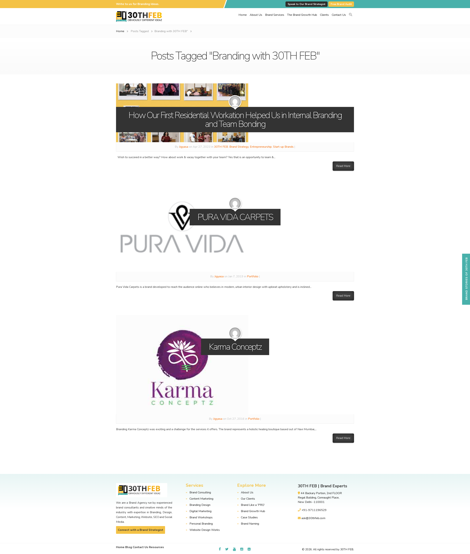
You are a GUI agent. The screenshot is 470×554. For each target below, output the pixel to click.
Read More (343, 166)
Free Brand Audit (341, 4)
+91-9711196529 (314, 510)
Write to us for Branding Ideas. (137, 4)
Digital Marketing (200, 511)
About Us (256, 15)
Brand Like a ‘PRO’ (253, 505)
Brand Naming (250, 524)
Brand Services (274, 15)
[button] (350, 15)
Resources (156, 547)
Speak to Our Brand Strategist (306, 4)
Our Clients (248, 499)
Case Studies (249, 517)
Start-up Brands (283, 147)
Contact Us (339, 15)
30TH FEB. (347, 549)
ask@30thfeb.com (313, 518)
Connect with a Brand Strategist (140, 530)
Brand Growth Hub (253, 511)
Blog (128, 547)
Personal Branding (201, 524)
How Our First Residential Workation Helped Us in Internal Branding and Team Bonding (235, 119)
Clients (324, 15)
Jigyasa (183, 147)
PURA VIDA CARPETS (235, 217)
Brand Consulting (200, 492)
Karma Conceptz (235, 347)
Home (242, 15)
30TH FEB (221, 147)
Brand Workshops (201, 517)
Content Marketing (201, 499)
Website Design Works (204, 530)
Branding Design (199, 505)
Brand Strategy (239, 147)
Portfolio (252, 276)
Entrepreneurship (261, 147)
